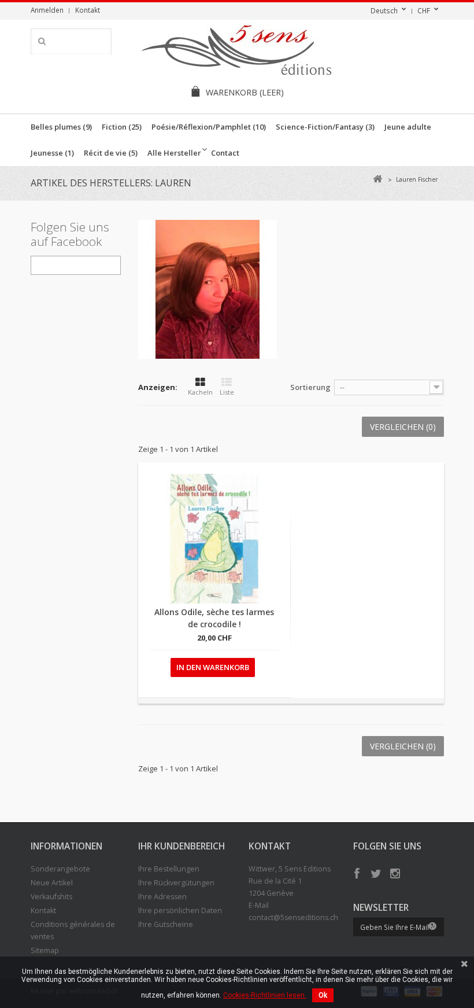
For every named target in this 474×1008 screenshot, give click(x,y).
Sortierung (310, 387)
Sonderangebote (60, 869)
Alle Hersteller (174, 153)
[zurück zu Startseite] (378, 179)
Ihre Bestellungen (168, 869)
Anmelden (47, 9)
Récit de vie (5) (111, 153)
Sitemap (45, 950)
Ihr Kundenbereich (181, 846)
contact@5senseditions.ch (293, 917)
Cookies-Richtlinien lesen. (264, 995)
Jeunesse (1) (52, 153)
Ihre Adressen (162, 897)
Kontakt (87, 9)
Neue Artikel (52, 883)
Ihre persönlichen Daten (180, 910)
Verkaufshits (51, 897)
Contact (225, 153)
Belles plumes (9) (61, 127)
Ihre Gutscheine (165, 924)
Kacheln (200, 392)
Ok (323, 995)
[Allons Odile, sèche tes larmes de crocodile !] (214, 539)
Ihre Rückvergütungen (176, 883)
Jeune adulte (407, 127)
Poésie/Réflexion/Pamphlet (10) (208, 127)
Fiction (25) (122, 127)
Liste (227, 392)
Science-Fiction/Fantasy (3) (325, 127)
